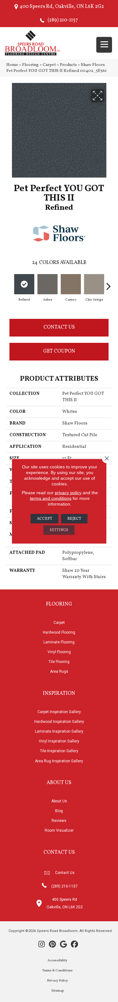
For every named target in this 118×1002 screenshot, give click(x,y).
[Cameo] (70, 284)
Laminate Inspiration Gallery (59, 731)
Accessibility (57, 960)
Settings (59, 529)
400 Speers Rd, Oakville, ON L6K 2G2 (62, 6)
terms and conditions (50, 498)
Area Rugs (59, 671)
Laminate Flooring (59, 642)
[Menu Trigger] (104, 45)
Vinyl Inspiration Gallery (59, 741)
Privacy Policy (57, 980)
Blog (59, 811)
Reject (74, 518)
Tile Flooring (59, 661)
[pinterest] (52, 944)
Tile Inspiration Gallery (59, 751)
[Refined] (24, 284)
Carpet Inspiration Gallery (59, 712)
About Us (59, 801)
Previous (9, 283)
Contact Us (59, 327)
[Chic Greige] (94, 284)
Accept (44, 518)
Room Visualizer (59, 830)
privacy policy (68, 492)
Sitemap (57, 990)
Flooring (30, 65)
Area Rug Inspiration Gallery (59, 761)
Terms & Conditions (57, 970)
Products (68, 65)
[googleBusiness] (63, 944)
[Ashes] (47, 284)
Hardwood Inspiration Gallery (59, 721)
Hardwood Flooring (59, 632)
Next (108, 283)
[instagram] (41, 944)
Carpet (49, 65)
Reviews (59, 820)
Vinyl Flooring (59, 652)
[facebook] (74, 944)
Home (12, 65)
